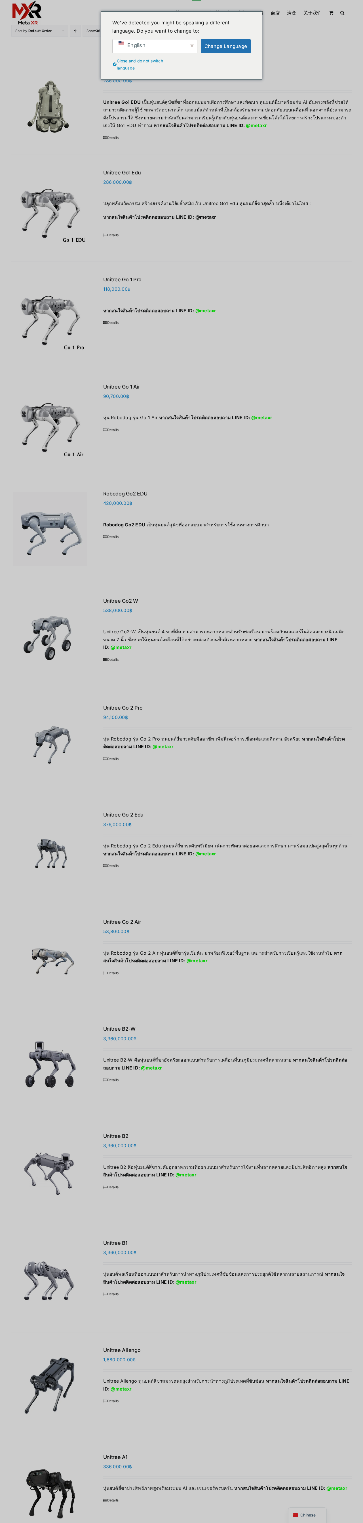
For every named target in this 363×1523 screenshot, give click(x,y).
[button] (342, 12)
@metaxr (256, 125)
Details (113, 138)
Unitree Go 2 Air (122, 922)
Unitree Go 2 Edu (123, 815)
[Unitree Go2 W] (50, 636)
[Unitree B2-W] (50, 1064)
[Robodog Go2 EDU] (50, 529)
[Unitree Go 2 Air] (50, 957)
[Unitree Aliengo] (50, 1386)
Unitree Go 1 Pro (122, 279)
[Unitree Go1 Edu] (50, 208)
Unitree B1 (115, 1243)
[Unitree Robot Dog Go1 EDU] (50, 102)
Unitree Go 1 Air (121, 387)
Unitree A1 (115, 1457)
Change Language (225, 46)
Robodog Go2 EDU (125, 494)
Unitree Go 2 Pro (123, 708)
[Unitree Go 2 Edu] (50, 850)
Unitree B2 (115, 1136)
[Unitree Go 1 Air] (50, 422)
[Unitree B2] (50, 1171)
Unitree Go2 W (120, 601)
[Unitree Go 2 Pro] (50, 743)
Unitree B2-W (119, 1029)
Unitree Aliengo (122, 1350)
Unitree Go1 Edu (122, 173)
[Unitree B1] (50, 1278)
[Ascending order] (75, 31)
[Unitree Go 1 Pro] (50, 315)
